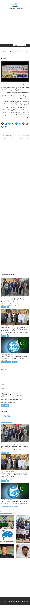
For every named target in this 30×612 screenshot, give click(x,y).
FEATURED (3, 361)
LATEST (13, 361)
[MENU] (29, 45)
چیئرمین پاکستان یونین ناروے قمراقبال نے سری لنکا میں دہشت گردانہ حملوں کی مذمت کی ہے (23, 138)
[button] (12, 77)
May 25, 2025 (4, 354)
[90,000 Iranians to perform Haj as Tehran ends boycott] (23, 522)
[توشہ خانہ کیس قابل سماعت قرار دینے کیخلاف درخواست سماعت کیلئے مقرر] (7, 551)
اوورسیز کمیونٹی (12, 131)
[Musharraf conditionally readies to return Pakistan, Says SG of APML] (23, 551)
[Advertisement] (15, 28)
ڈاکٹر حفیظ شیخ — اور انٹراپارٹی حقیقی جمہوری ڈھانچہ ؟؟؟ (6, 137)
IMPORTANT (4, 131)
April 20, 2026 (5, 296)
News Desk (11, 56)
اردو (7, 306)
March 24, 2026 (5, 325)
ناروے (8, 131)
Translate (11, 416)
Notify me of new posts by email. (10, 402)
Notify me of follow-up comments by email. (12, 399)
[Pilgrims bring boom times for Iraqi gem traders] (7, 536)
